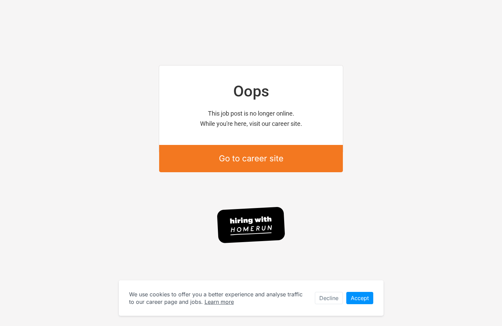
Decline (328, 298)
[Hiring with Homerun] (251, 225)
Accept (360, 298)
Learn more (219, 301)
